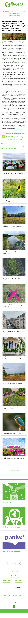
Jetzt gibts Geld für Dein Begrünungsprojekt (14, 358)
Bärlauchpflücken (6, 42)
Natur (25, 147)
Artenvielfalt (13, 147)
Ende (18, 470)
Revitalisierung (7, 41)
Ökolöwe (4, 585)
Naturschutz (12, 148)
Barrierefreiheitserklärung (8, 611)
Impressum (7, 610)
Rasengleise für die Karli (9, 408)
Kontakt (13, 610)
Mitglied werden (6, 599)
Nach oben (14, 606)
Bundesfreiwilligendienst (20, 599)
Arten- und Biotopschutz (12, 44)
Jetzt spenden (7, 502)
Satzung (4, 587)
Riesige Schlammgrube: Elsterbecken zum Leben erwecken (13, 252)
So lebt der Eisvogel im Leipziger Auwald (13, 433)
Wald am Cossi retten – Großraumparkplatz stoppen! (14, 174)
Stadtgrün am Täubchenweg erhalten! (12, 226)
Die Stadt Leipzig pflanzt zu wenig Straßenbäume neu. (13, 332)
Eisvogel (20, 41)
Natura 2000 (4, 148)
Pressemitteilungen (21, 611)
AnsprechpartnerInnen (7, 590)
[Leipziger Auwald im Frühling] (14, 36)
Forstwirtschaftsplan (15, 59)
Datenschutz (19, 610)
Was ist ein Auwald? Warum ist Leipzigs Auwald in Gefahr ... (13, 459)
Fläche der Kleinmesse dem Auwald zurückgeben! (11, 279)
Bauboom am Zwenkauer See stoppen (12, 383)
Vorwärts (13, 470)
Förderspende (18, 587)
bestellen (14, 576)
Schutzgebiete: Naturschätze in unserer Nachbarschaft (13, 200)
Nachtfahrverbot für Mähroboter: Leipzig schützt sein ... (13, 305)
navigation (2, 3)
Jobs (16, 602)
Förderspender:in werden (11, 527)
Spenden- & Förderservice (11, 551)
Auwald (20, 147)
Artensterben (5, 147)
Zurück (3, 143)
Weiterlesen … (15, 166)
